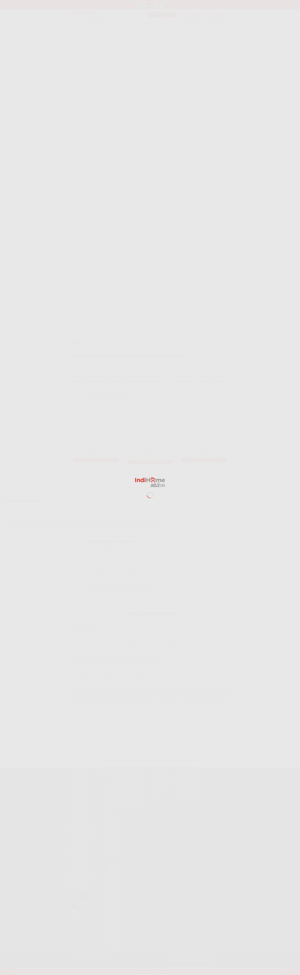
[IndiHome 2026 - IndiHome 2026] (150, 482)
